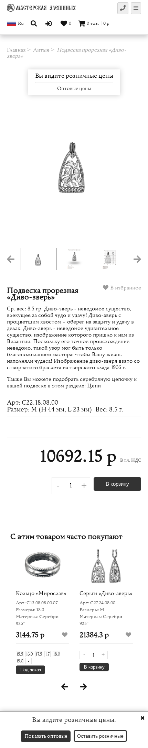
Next (127, 178)
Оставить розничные (100, 736)
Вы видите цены (74, 76)
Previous (20, 178)
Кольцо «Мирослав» (41, 593)
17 (48, 654)
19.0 (19, 661)
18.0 (56, 654)
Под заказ (30, 669)
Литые (41, 49)
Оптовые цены (74, 89)
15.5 (19, 654)
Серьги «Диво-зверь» (106, 593)
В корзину (117, 484)
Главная (16, 49)
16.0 (29, 654)
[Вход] (49, 23)
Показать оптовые (45, 736)
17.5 (38, 654)
